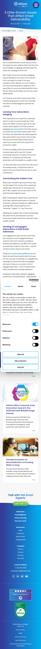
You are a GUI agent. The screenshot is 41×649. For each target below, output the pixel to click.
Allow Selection (20, 361)
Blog (21, 31)
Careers (20, 552)
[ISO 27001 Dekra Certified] (20, 610)
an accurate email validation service (22, 254)
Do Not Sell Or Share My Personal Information (20, 645)
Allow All (20, 354)
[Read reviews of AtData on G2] (20, 594)
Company (20, 546)
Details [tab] (20, 286)
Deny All (20, 367)
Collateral (20, 533)
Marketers (20, 511)
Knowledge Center (9, 31)
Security (20, 555)
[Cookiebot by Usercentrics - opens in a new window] (29, 280)
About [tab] (33, 286)
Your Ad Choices (20, 640)
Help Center (20, 536)
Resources (20, 527)
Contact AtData (20, 565)
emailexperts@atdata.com (20, 571)
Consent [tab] (7, 286)
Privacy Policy (20, 630)
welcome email (16, 129)
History (20, 549)
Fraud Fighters (20, 515)
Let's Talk (19, 504)
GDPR (20, 633)
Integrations (20, 539)
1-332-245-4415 (20, 568)
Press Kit (20, 558)
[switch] (35, 331)
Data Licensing (20, 518)
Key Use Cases (20, 521)
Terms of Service (20, 637)
